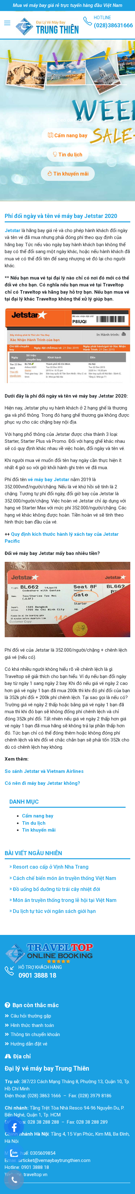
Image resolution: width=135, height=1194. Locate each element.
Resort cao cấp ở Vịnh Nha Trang (51, 867)
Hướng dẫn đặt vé (29, 1044)
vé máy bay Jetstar (48, 479)
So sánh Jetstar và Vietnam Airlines (44, 771)
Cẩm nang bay (70, 135)
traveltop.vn (35, 1174)
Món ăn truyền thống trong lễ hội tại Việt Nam (64, 900)
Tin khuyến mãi (70, 174)
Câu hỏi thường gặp (31, 1016)
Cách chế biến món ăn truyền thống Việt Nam (64, 878)
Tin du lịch (69, 155)
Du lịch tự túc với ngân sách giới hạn (54, 911)
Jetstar (12, 230)
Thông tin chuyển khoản (35, 1034)
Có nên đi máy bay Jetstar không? (42, 783)
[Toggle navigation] (7, 23)
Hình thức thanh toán (32, 1025)
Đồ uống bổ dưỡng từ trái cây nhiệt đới (56, 889)
